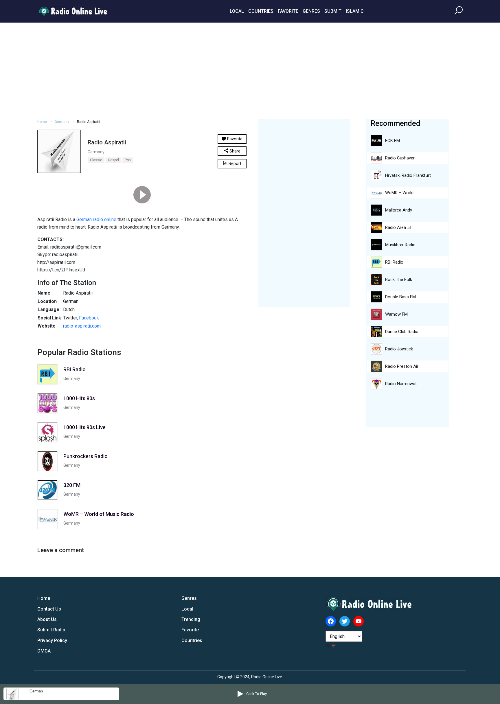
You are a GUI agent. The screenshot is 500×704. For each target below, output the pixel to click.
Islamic (355, 11)
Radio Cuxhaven (400, 158)
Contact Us (49, 609)
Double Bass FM (400, 296)
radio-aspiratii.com (82, 326)
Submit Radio (51, 630)
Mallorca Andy (398, 210)
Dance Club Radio (401, 331)
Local (237, 11)
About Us (47, 619)
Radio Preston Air (401, 366)
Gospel (113, 160)
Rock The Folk (398, 279)
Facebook (89, 318)
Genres (311, 11)
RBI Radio (394, 262)
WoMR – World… (400, 192)
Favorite (288, 11)
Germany (62, 122)
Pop (127, 160)
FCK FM (392, 140)
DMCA (44, 651)
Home (42, 122)
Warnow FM (396, 314)
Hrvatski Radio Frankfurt (408, 175)
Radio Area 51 (398, 227)
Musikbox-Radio (400, 244)
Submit (332, 11)
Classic (96, 160)
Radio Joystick (399, 349)
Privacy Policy (52, 640)
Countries (260, 11)
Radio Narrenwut (401, 383)
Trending (190, 619)
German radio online (96, 219)
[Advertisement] (250, 70)
